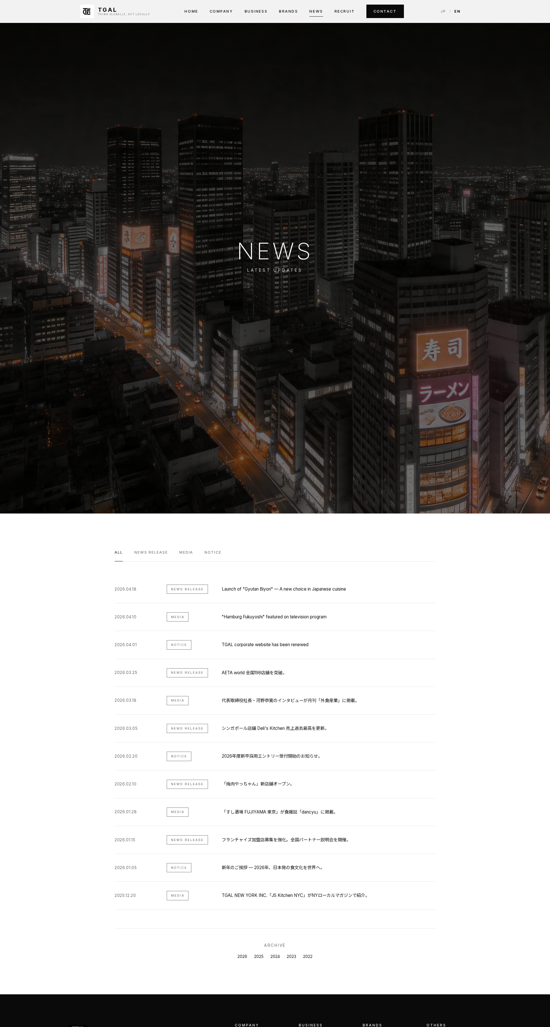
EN (457, 11)
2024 (275, 956)
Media (186, 552)
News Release (151, 552)
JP (443, 11)
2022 (308, 956)
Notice (213, 552)
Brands (288, 11)
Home (191, 11)
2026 (242, 956)
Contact (385, 11)
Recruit (345, 11)
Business (256, 11)
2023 (291, 956)
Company (221, 11)
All (119, 552)
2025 (259, 956)
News (316, 11)
